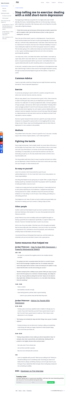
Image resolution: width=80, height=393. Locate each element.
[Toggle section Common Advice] (13, 6)
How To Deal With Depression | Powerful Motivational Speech (36, 248)
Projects (54, 2)
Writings (60, 2)
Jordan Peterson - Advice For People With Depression (7, 33)
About (47, 2)
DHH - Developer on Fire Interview (7, 38)
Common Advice (4, 6)
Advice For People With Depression (32, 301)
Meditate (4, 10)
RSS (16, 390)
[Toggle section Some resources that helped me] (13, 21)
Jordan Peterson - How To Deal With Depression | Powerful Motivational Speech (8, 27)
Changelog (29, 390)
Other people (5, 18)
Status (20, 390)
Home (42, 2)
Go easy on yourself (6, 15)
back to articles (19, 7)
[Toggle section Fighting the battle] (13, 13)
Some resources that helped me (5, 21)
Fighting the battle (5, 13)
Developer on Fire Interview (32, 371)
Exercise (4, 8)
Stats (24, 390)
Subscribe (50, 382)
